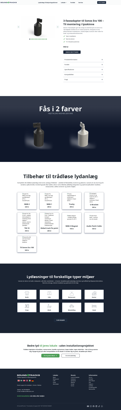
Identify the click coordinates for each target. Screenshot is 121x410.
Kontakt (91, 379)
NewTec (73, 382)
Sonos (72, 386)
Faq (90, 382)
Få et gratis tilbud (49, 355)
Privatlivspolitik (93, 387)
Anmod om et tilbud (72, 52)
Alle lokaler (56, 384)
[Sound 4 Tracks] (9, 2)
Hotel (54, 382)
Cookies (91, 386)
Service (80, 2)
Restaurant (56, 379)
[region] (38, 27)
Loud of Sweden (75, 377)
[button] (83, 60)
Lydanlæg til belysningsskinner (48, 2)
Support (91, 384)
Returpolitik (92, 389)
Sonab (72, 384)
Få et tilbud (101, 2)
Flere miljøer (60, 320)
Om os (90, 377)
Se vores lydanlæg (71, 355)
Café (54, 380)
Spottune (73, 380)
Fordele (72, 2)
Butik (54, 377)
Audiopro (73, 379)
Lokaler (63, 2)
